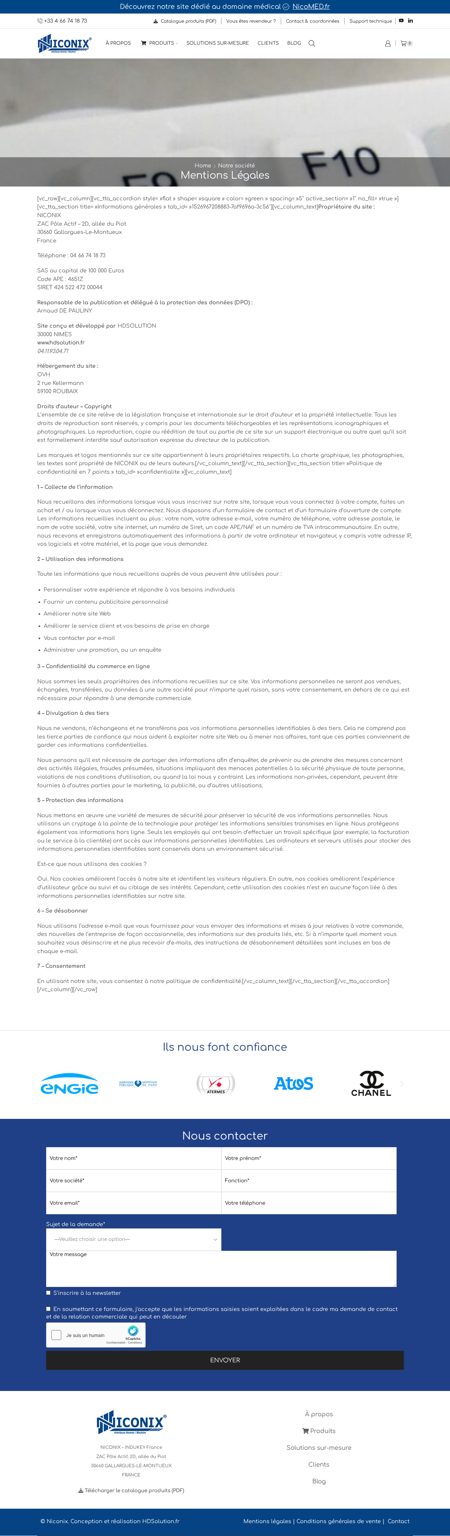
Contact (398, 1521)
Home (203, 166)
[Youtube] (401, 21)
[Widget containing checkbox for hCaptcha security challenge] (96, 1334)
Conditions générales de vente (338, 1521)
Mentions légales (267, 1521)
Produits (161, 43)
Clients (268, 43)
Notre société (236, 166)
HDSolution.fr (161, 1521)
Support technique (371, 21)
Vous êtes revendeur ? (251, 21)
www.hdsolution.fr (61, 343)
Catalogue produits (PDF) (187, 21)
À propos (118, 43)
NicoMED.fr (311, 7)
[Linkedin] (410, 21)
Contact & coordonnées (312, 21)
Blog (294, 43)
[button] (48, 1083)
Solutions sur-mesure (217, 43)
